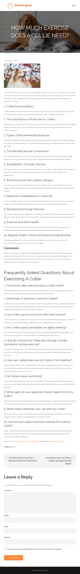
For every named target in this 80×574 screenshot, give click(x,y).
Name (6, 515)
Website (7, 537)
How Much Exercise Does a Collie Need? (25, 441)
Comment (8, 490)
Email (6, 526)
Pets (14, 447)
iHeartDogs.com (58, 441)
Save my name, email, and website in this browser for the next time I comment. (34, 549)
